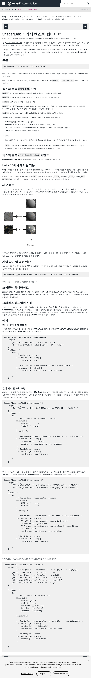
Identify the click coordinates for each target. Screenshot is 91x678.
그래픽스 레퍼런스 (42, 17)
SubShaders (37, 315)
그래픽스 (29, 17)
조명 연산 (26, 125)
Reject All (43, 674)
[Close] (88, 660)
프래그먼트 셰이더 (9, 307)
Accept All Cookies (61, 674)
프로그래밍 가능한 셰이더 (22, 172)
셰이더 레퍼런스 (58, 17)
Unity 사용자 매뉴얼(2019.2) (12, 17)
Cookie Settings (27, 674)
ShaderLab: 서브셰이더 (11, 19)
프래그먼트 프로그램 (14, 43)
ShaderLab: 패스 (29, 19)
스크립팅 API (31, 9)
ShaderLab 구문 (73, 17)
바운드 (15, 125)
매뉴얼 (20, 9)
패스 (7, 55)
